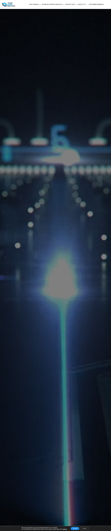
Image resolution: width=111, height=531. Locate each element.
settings (65, 529)
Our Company (34, 4)
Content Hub (70, 4)
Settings (84, 528)
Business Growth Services (52, 4)
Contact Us (81, 4)
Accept (75, 528)
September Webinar (96, 4)
